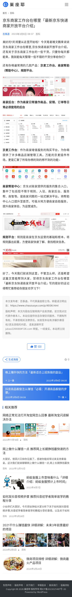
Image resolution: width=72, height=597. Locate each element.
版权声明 (19, 585)
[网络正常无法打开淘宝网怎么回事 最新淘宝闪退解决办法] (36, 430)
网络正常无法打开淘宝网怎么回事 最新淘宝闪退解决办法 (36, 417)
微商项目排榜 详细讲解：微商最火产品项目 (47, 561)
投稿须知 (65, 585)
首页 (5, 13)
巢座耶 (27, 589)
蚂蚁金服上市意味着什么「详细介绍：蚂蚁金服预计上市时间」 (47, 479)
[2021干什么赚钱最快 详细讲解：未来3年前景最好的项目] (36, 540)
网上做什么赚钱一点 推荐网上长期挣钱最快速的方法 (36, 451)
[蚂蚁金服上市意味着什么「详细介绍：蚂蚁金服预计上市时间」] (14, 482)
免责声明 (7, 585)
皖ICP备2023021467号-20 (53, 589)
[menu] (66, 4)
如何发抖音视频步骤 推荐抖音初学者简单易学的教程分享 (36, 499)
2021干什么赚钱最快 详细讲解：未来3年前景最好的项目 (36, 527)
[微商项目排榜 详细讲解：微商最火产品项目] (14, 564)
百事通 (6, 34)
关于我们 (30, 585)
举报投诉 (42, 585)
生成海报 (13, 359)
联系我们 (53, 585)
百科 (38, 34)
